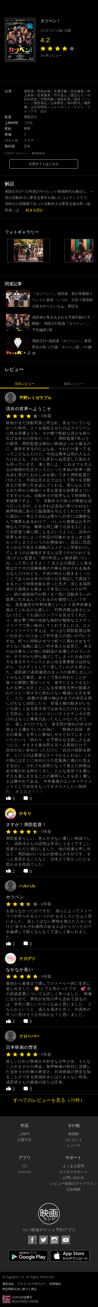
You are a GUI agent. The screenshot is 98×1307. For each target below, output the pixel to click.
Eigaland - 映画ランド (49, 1213)
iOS (24, 1166)
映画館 (73, 1134)
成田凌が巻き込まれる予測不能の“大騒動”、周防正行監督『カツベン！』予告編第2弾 (61, 323)
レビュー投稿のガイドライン (73, 1183)
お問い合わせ (73, 1177)
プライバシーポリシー (31, 1284)
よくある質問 (73, 1166)
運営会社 (8, 1284)
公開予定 (24, 1139)
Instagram (54, 1240)
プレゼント (74, 1139)
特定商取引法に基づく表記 (19, 1289)
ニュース (73, 1145)
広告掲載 (73, 1189)
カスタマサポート (73, 1172)
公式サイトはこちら (44, 164)
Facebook (32, 1240)
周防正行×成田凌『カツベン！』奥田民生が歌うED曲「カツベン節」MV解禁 (62, 346)
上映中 (24, 1134)
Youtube (65, 1240)
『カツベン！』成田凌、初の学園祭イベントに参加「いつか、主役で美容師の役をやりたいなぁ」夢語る (62, 299)
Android (24, 1172)
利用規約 (55, 1284)
